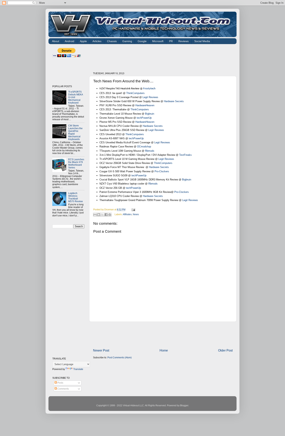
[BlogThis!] (99, 215)
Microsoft (157, 41)
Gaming (127, 41)
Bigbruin (149, 113)
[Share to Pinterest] (110, 215)
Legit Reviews (150, 97)
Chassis (112, 41)
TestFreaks (185, 154)
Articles (96, 41)
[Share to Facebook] (106, 215)
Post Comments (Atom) (119, 357)
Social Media (202, 41)
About (55, 41)
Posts (60, 382)
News (136, 214)
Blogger (184, 405)
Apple (83, 41)
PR (171, 41)
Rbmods (149, 150)
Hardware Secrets (174, 101)
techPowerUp (144, 117)
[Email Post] (132, 209)
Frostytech (149, 88)
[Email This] (95, 215)
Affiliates (127, 214)
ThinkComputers (135, 93)
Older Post (225, 350)
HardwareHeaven (144, 105)
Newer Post (101, 350)
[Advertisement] (163, 56)
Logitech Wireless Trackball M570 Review (75, 197)
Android (69, 41)
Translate (78, 369)
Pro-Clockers (162, 171)
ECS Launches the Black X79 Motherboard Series (76, 163)
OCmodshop (144, 146)
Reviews (183, 41)
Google (142, 41)
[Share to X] (102, 215)
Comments (63, 388)
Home (164, 350)
